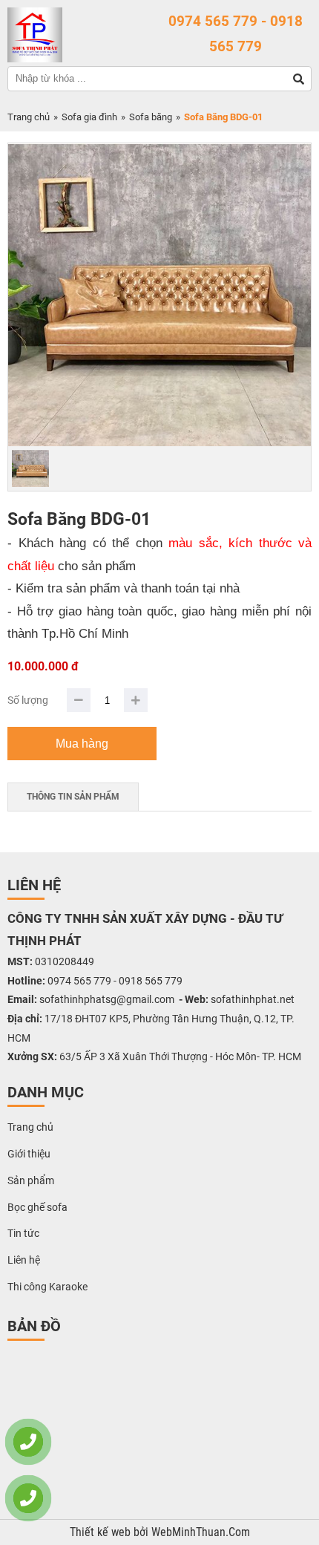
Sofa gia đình (89, 117)
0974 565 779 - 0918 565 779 (235, 33)
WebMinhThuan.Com (200, 1532)
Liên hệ (23, 1260)
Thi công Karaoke (47, 1287)
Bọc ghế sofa (37, 1207)
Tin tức (23, 1233)
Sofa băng (150, 117)
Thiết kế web (102, 1532)
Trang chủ (28, 117)
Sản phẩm (30, 1180)
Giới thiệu (28, 1154)
